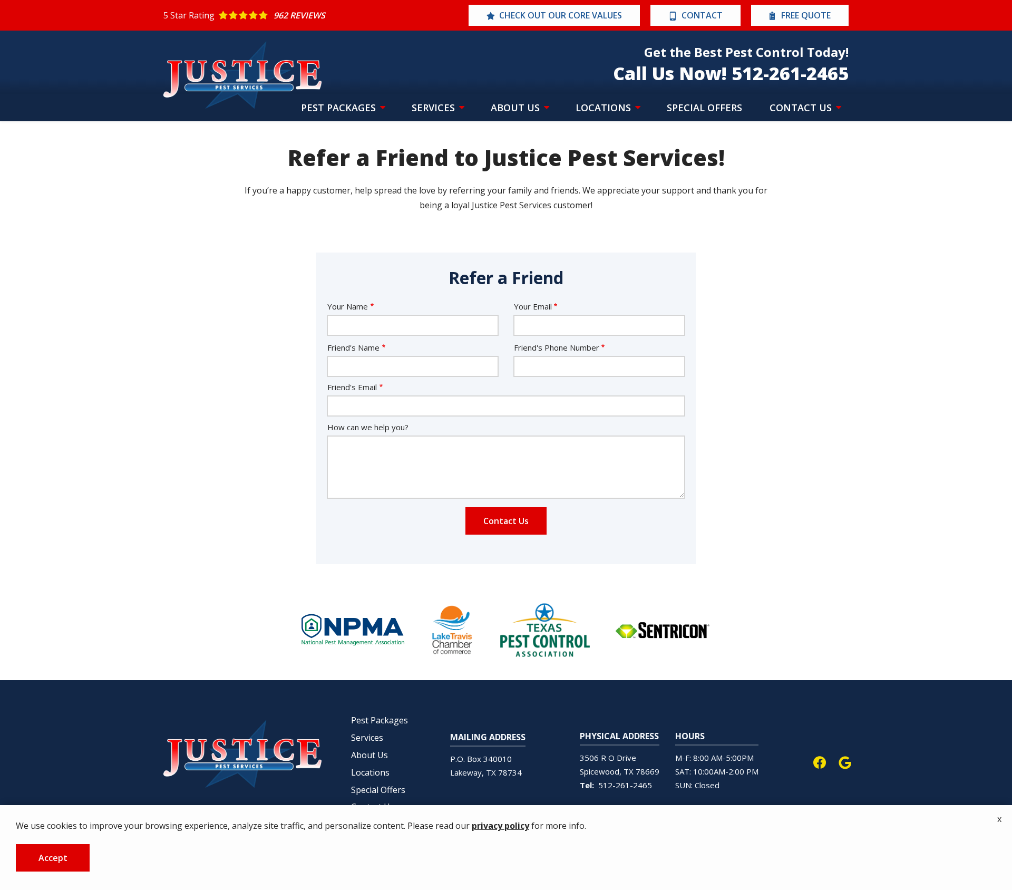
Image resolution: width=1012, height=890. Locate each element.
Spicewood (599, 771)
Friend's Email (352, 387)
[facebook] (819, 761)
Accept (52, 858)
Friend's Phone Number (556, 347)
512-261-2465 (625, 785)
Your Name (347, 306)
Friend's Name (353, 347)
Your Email (533, 306)
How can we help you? (367, 427)
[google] (845, 761)
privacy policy (500, 825)
